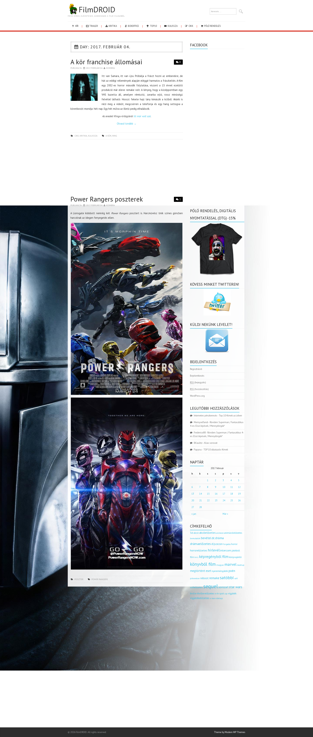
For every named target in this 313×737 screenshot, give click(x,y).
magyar (220, 565)
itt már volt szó (142, 116)
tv (215, 593)
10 (224, 487)
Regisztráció (196, 369)
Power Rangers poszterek (106, 199)
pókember (195, 578)
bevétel (206, 538)
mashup (240, 565)
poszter (78, 579)
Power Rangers (99, 579)
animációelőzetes (233, 532)
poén (231, 571)
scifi (236, 578)
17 (224, 493)
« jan (193, 513)
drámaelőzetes (200, 544)
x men (213, 598)
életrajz (219, 598)
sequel (210, 586)
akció (196, 532)
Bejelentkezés (197, 375)
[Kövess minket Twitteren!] (217, 302)
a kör (108, 135)
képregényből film (213, 556)
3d (191, 532)
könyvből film (203, 564)
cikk (190, 26)
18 (231, 493)
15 (208, 493)
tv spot (220, 593)
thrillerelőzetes (205, 593)
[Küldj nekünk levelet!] (217, 341)
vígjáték (232, 593)
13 (192, 493)
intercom (225, 550)
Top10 (153, 26)
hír (76, 26)
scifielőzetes (196, 587)
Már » (225, 513)
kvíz (197, 557)
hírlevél (214, 550)
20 (192, 500)
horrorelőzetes (198, 550)
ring (114, 135)
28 (200, 507)
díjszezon (217, 544)
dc (213, 538)
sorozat (223, 587)
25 (231, 500)
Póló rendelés (212, 26)
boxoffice (133, 26)
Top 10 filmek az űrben (230, 415)
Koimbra (110, 68)
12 (239, 487)
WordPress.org (197, 395)
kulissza (172, 26)
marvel (230, 564)
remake (214, 578)
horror (234, 544)
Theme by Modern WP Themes (229, 732)
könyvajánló (235, 557)
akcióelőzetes (207, 532)
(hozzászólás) (199, 389)
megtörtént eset (200, 571)
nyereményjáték (220, 571)
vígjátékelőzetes (199, 598)
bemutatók (195, 538)
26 (239, 500)
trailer (93, 26)
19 (239, 493)
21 (200, 500)
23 (216, 500)
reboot (204, 578)
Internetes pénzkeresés (205, 415)
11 (231, 487)
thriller (193, 593)
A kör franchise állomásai (106, 62)
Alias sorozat (210, 442)
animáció (220, 533)
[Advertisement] (126, 168)
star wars (235, 587)
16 (216, 493)
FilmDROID (97, 9)
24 (224, 500)
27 (192, 507)
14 (200, 493)
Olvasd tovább (126, 123)
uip (226, 593)
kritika (112, 26)
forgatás (227, 544)
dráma (219, 538)
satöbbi (227, 577)
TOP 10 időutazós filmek (215, 449)
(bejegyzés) (198, 382)
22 (208, 500)
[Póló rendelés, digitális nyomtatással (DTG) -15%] (217, 248)
